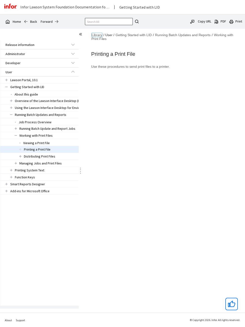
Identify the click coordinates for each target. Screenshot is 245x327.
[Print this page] (231, 21)
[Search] (136, 21)
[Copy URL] (192, 21)
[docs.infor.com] (7, 21)
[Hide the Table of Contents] (81, 35)
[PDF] (216, 21)
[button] (33, 44)
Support (20, 320)
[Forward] (57, 21)
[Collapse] (73, 72)
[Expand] (73, 44)
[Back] (26, 21)
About (8, 320)
